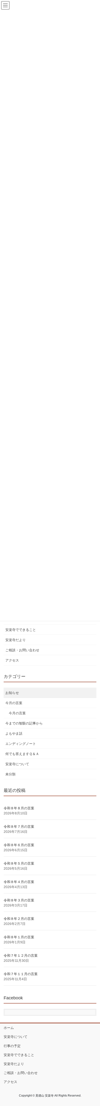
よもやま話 (13, 733)
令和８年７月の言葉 (19, 826)
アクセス (12, 660)
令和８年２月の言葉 (19, 919)
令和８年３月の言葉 (19, 900)
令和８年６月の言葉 (19, 845)
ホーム (9, 1028)
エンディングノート (20, 744)
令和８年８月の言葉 (19, 808)
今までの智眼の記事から (24, 723)
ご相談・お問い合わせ (22, 650)
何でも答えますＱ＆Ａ (22, 754)
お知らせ (12, 693)
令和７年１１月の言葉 (21, 974)
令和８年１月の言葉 (19, 937)
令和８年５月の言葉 (19, 863)
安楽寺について (17, 764)
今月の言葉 (13, 703)
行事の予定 (12, 1046)
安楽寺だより (15, 640)
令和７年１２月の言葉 (21, 955)
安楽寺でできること (20, 630)
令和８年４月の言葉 (19, 882)
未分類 (10, 774)
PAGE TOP (92, 1068)
